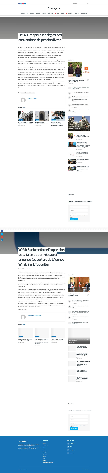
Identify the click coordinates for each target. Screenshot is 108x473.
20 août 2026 (21, 342)
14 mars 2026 (72, 130)
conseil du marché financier (28, 92)
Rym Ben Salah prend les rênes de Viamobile (80, 92)
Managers (45, 454)
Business (23, 13)
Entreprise (45, 451)
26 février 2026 (22, 125)
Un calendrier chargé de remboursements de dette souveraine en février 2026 (57, 124)
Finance (28, 44)
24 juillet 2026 (54, 342)
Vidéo (57, 13)
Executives (32, 13)
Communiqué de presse (34, 315)
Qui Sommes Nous (86, 469)
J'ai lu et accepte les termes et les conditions (78, 216)
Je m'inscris (74, 219)
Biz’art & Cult (50, 13)
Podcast (62, 13)
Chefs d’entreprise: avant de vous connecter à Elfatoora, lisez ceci (82, 154)
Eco (27, 13)
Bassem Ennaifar (32, 98)
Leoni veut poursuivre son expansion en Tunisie (74, 294)
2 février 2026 (54, 126)
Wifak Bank (24, 309)
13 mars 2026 (79, 139)
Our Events (70, 13)
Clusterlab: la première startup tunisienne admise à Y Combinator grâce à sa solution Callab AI (76, 80)
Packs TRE (77, 13)
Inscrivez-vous (84, 13)
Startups (44, 13)
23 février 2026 (38, 125)
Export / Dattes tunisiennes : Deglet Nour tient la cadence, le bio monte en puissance (82, 378)
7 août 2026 (37, 345)
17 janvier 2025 (21, 44)
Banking (38, 13)
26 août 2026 (72, 342)
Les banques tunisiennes (48, 462)
